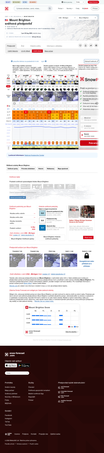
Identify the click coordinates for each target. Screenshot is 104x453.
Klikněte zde (13, 286)
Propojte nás (43, 434)
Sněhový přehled (11, 393)
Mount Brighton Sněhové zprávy (22, 239)
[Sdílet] (91, 45)
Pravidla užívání (9, 444)
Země (6, 16)
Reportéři (31, 397)
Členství (31, 387)
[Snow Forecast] (7, 8)
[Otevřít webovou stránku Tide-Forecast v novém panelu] (25, 2)
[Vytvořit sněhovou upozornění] (85, 45)
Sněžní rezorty (10, 387)
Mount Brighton (29, 16)
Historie (40, 169)
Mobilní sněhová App (36, 393)
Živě (22, 46)
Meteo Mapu (28, 283)
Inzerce (17, 434)
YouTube (8, 425)
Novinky (69, 8)
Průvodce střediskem (28, 169)
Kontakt (33, 434)
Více (8, 97)
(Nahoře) (13, 51)
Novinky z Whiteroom (12, 397)
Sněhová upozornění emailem (39, 390)
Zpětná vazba (55, 434)
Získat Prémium (93, 2)
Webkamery (50, 169)
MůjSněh (8, 403)
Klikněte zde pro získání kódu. (44, 301)
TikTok (7, 422)
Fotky (77, 8)
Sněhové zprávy (13, 169)
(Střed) (25, 51)
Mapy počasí (49, 51)
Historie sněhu (35, 46)
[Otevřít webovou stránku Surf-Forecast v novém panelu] (8, 2)
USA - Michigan (16, 16)
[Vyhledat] (50, 8)
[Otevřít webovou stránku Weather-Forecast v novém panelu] (33, 2)
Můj (85, 8)
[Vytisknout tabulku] (96, 45)
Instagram (8, 418)
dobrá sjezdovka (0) (27, 235)
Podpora (25, 434)
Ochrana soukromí (22, 444)
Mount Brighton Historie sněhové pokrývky (51, 238)
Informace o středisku (54, 46)
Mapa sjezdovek (63, 169)
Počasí (60, 8)
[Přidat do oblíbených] (80, 45)
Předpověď (11, 46)
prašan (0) (16, 235)
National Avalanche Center (34, 155)
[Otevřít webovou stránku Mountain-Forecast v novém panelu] (16, 2)
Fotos (7, 400)
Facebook (8, 415)
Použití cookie (34, 444)
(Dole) (37, 51)
